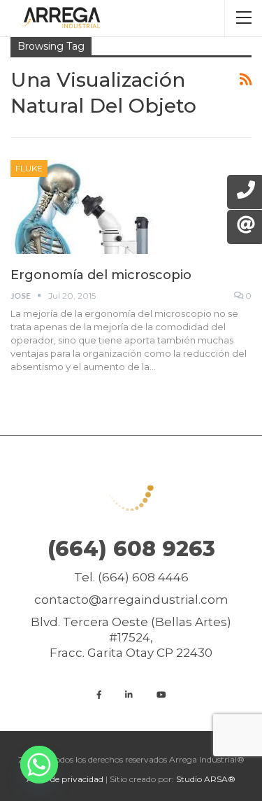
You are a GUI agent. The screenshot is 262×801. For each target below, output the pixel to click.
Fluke (29, 168)
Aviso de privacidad (65, 779)
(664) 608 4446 (143, 577)
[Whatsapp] (39, 765)
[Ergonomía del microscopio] (83, 207)
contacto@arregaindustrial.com (131, 600)
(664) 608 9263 (131, 549)
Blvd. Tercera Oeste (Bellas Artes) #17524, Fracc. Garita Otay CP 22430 (131, 637)
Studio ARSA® (205, 779)
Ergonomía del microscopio (100, 275)
